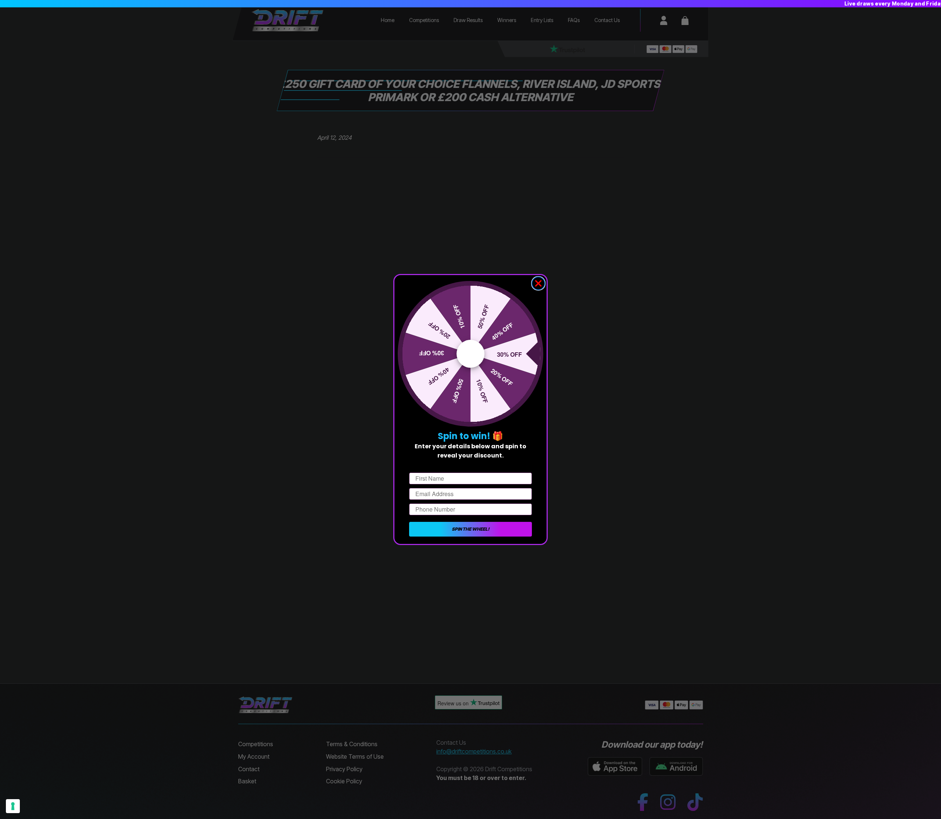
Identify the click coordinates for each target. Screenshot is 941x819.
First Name (424, 466)
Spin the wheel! (470, 529)
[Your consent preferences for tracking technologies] (13, 806)
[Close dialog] (538, 283)
